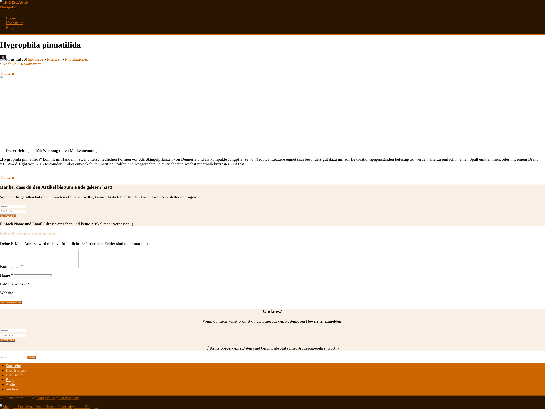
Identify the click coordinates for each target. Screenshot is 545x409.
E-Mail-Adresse (15, 284)
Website (6, 293)
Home (11, 18)
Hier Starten (16, 370)
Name (6, 275)
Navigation (9, 7)
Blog (10, 27)
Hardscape (35, 59)
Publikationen (76, 59)
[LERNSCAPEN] (14, 2)
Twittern (7, 73)
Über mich (14, 22)
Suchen (12, 389)
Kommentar (11, 266)
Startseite (13, 365)
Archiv (11, 384)
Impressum (45, 398)
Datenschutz (68, 398)
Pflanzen (54, 59)
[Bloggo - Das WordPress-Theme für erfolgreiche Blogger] (49, 406)
